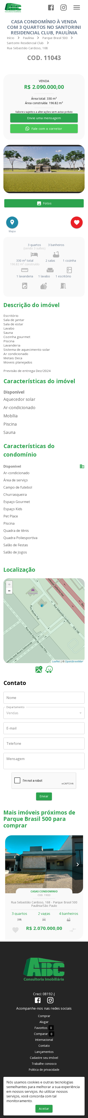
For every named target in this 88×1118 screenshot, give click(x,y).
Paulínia (28, 38)
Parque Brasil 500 (54, 38)
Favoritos (43, 1028)
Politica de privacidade (44, 1070)
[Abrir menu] (77, 7)
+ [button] (9, 584)
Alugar (44, 1022)
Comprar (44, 1016)
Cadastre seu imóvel (44, 1058)
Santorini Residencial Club (25, 43)
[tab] (44, 203)
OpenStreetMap (74, 661)
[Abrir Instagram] (63, 7)
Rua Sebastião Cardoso (24, 48)
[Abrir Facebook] (51, 7)
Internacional (44, 1040)
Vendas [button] (12, 713)
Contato (44, 1046)
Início (10, 38)
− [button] (9, 590)
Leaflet (56, 661)
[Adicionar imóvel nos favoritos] (77, 222)
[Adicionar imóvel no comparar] (73, 930)
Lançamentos (44, 1052)
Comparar (43, 1034)
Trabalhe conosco (44, 1064)
